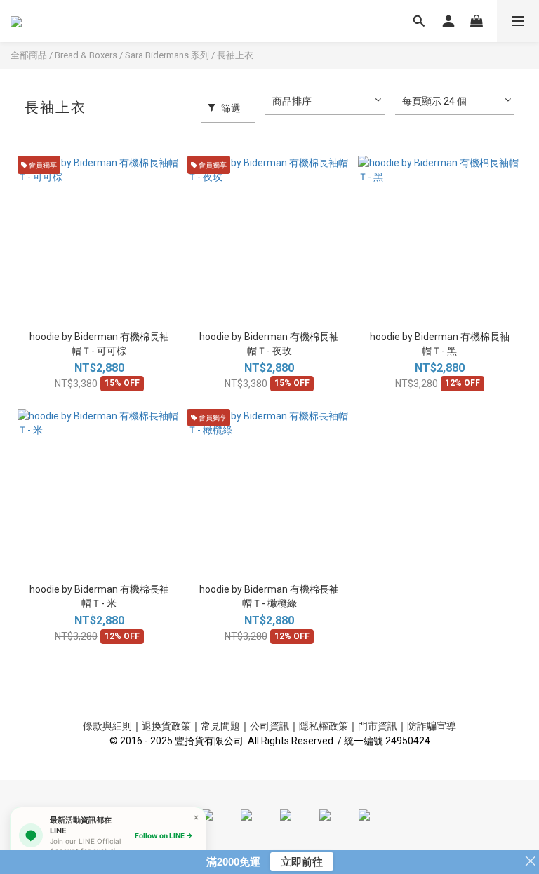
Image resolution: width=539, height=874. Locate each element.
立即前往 (302, 862)
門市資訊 (377, 726)
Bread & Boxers (86, 55)
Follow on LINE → (164, 835)
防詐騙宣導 (431, 726)
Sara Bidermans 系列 (167, 55)
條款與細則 (107, 726)
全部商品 (29, 55)
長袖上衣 (235, 55)
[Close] (196, 817)
